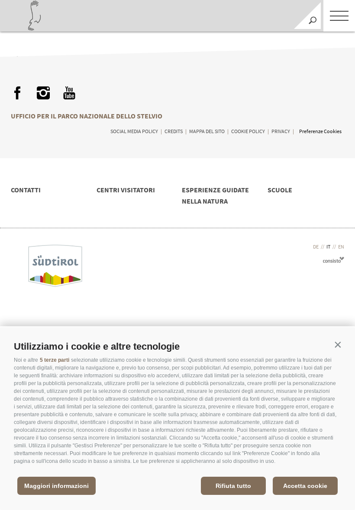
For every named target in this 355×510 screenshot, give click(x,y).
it (328, 246)
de (316, 246)
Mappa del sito (207, 131)
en (341, 246)
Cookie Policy (248, 131)
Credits (174, 131)
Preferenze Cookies (320, 131)
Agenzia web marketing (333, 259)
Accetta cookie (305, 485)
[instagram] (43, 92)
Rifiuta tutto (233, 485)
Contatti (26, 189)
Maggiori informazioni (56, 485)
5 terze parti (54, 360)
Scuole (280, 189)
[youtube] (69, 92)
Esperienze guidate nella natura (215, 195)
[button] (337, 344)
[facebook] (17, 92)
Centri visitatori (126, 189)
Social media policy (134, 131)
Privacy (280, 131)
